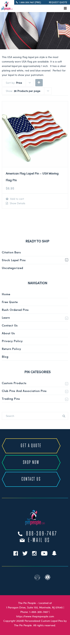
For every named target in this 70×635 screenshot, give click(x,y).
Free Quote (10, 302)
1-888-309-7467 (38, 612)
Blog (5, 356)
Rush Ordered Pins (15, 310)
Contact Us (10, 325)
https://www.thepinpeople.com (35, 616)
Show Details (17, 203)
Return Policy (11, 349)
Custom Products (14, 383)
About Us (8, 333)
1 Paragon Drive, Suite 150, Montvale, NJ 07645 (34, 607)
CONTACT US (31, 479)
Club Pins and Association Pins (24, 391)
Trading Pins (11, 398)
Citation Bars (11, 252)
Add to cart (16, 198)
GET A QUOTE (31, 445)
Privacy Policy (12, 341)
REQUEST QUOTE (58, 2)
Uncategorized (12, 268)
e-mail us (39, 540)
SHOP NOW (31, 462)
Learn (6, 317)
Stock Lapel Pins (14, 260)
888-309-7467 (41, 534)
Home (6, 294)
